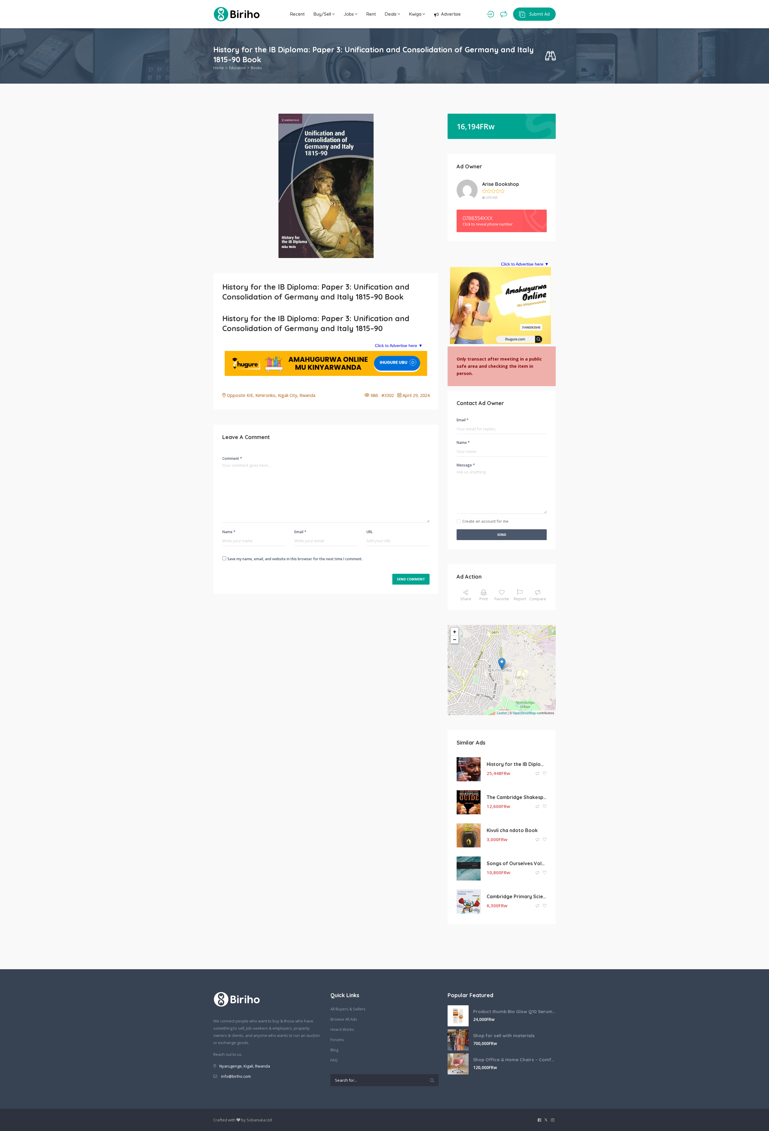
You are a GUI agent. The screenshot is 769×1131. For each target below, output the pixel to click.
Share (465, 598)
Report (520, 598)
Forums (337, 1039)
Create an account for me (485, 521)
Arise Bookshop (500, 184)
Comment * (232, 458)
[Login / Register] (490, 14)
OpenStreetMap (524, 712)
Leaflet (502, 712)
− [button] (454, 639)
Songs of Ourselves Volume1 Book (517, 863)
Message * (466, 465)
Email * (300, 531)
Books (256, 67)
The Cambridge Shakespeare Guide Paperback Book (517, 797)
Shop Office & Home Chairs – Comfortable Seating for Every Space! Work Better (514, 1059)
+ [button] (454, 632)
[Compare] (503, 14)
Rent (371, 14)
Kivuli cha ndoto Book (512, 830)
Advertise (451, 14)
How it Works (342, 1029)
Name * (229, 531)
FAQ (334, 1060)
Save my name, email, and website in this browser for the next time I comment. (295, 558)
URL (369, 531)
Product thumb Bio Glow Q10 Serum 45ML (514, 1011)
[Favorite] (545, 773)
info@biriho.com (236, 1076)
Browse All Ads (343, 1019)
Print (483, 598)
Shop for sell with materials (504, 1035)
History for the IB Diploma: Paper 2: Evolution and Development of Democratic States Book (517, 764)
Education (237, 67)
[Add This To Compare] (538, 773)
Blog (334, 1050)
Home (218, 67)
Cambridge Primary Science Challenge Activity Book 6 (517, 896)
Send (501, 534)
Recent (297, 14)
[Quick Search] (550, 56)
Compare (537, 598)
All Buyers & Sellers (348, 1009)
